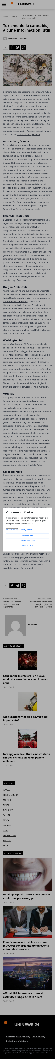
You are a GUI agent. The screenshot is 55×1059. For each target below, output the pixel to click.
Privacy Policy (26, 529)
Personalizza (27, 536)
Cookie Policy (12, 529)
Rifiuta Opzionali (27, 540)
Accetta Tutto (27, 545)
